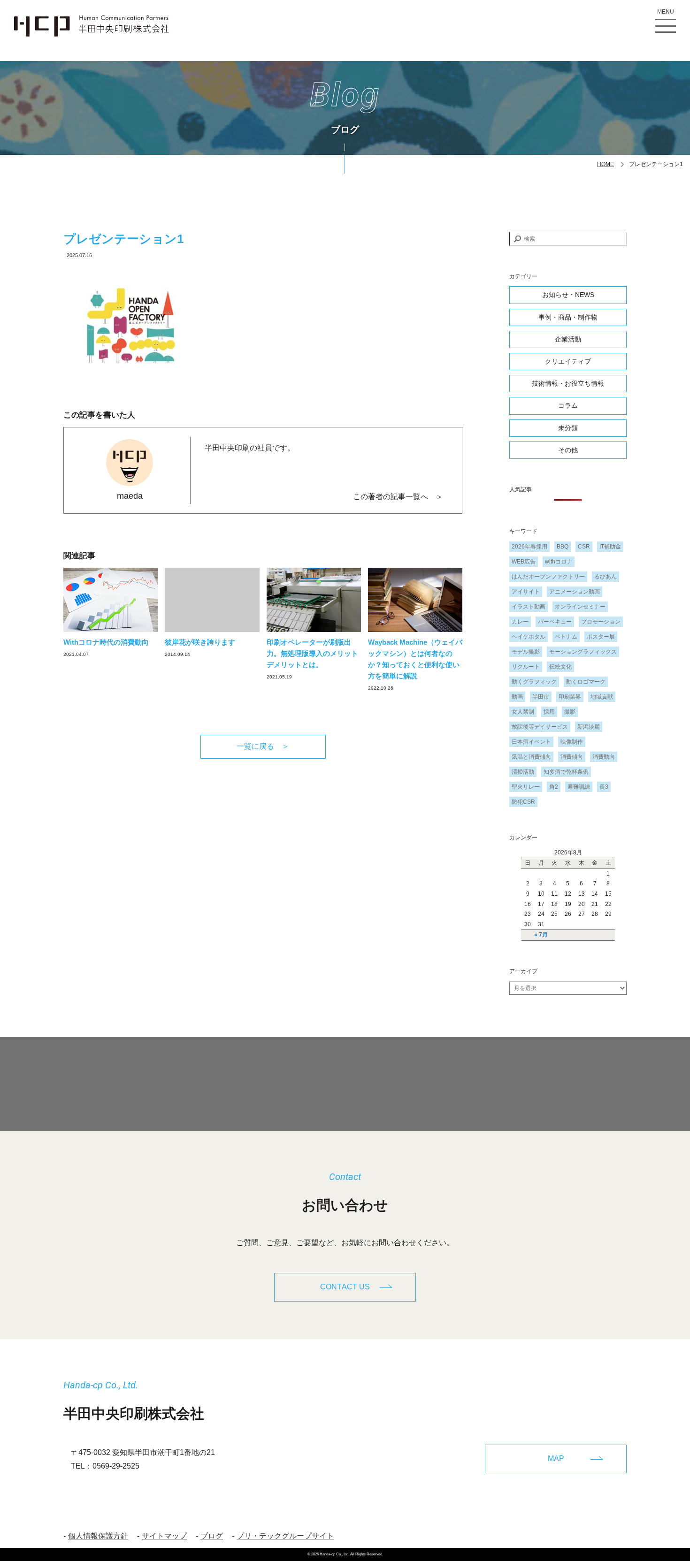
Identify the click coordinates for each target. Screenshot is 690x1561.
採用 (549, 711)
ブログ (211, 1536)
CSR (584, 546)
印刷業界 (570, 696)
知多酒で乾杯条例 (566, 772)
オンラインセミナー (580, 606)
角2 (553, 787)
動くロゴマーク (586, 681)
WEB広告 (524, 561)
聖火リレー (526, 787)
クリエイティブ (568, 361)
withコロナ (558, 561)
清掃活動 (523, 772)
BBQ (562, 546)
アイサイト (526, 591)
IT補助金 (610, 546)
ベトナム (566, 636)
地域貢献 (601, 696)
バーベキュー (555, 621)
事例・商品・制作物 (568, 317)
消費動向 (603, 757)
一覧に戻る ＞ (263, 746)
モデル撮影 (526, 651)
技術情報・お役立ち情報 (568, 383)
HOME (605, 164)
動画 (517, 696)
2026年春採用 (529, 546)
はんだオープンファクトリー (548, 576)
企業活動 (568, 339)
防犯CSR (523, 802)
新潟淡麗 (588, 726)
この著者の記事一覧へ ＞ (398, 497)
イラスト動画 (528, 606)
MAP (556, 1458)
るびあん (605, 576)
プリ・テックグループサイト (285, 1536)
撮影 (569, 711)
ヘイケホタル (528, 636)
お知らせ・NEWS (568, 294)
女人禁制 (523, 711)
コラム (568, 405)
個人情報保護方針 (98, 1536)
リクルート (526, 666)
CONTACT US (345, 1287)
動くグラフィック (534, 681)
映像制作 (571, 742)
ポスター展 (601, 636)
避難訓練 (578, 787)
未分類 (568, 428)
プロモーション (601, 621)
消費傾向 (571, 757)
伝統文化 (560, 666)
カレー (520, 621)
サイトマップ (164, 1536)
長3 (603, 787)
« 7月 (541, 934)
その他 (568, 450)
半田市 (540, 696)
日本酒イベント (531, 742)
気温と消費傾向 (531, 757)
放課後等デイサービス (540, 726)
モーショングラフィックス (583, 651)
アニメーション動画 (574, 591)
